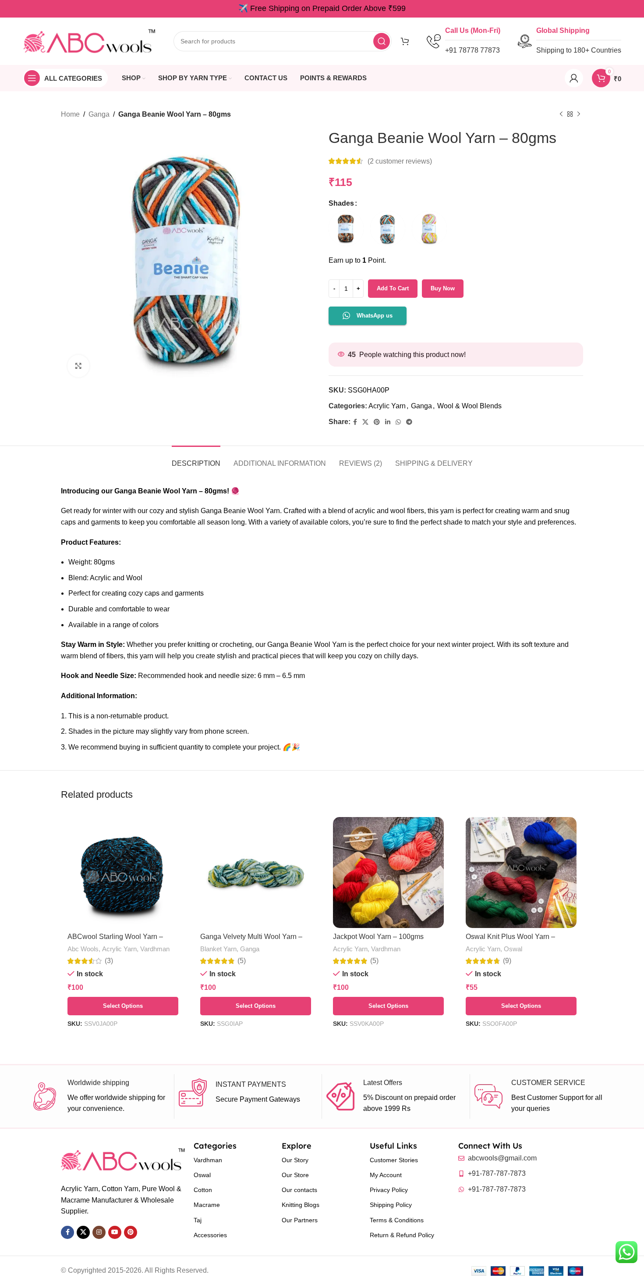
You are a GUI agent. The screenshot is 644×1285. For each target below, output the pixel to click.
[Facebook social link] (355, 422)
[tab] (196, 459)
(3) (109, 960)
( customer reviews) (400, 161)
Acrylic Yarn (387, 406)
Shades (341, 203)
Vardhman (155, 949)
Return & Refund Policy (402, 1235)
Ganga (99, 114)
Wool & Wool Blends (469, 406)
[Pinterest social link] (376, 422)
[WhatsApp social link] (398, 422)
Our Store (295, 1174)
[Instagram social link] (99, 1232)
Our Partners (300, 1220)
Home (70, 114)
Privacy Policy (389, 1189)
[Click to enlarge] (78, 366)
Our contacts (299, 1189)
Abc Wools (83, 949)
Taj (198, 1220)
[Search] (381, 41)
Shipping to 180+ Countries (578, 50)
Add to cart (393, 288)
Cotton (203, 1189)
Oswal (513, 949)
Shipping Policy (391, 1204)
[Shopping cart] (405, 41)
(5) (241, 960)
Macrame (207, 1204)
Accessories (210, 1235)
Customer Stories (394, 1160)
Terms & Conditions (397, 1220)
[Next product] (578, 114)
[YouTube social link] (114, 1232)
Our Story (295, 1160)
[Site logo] (89, 40)
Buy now (443, 288)
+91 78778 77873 (472, 50)
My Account (386, 1174)
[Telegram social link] (409, 422)
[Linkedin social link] (387, 422)
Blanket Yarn (218, 949)
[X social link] (365, 422)
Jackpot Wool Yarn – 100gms (378, 936)
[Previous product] (561, 114)
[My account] (573, 78)
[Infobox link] (100, 1096)
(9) (507, 960)
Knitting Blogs (300, 1204)
